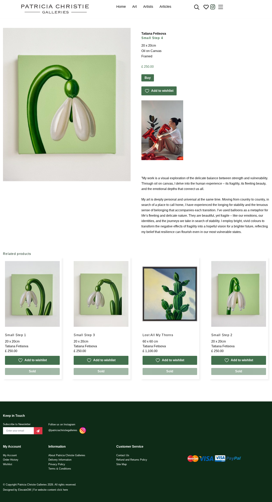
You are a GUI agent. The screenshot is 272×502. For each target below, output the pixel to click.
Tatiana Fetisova (153, 33)
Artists (148, 7)
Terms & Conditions (59, 468)
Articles (165, 7)
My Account (10, 455)
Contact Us (122, 455)
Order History (10, 459)
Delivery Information (59, 459)
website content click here (53, 489)
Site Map (121, 464)
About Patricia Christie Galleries (66, 455)
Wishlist (7, 464)
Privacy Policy (56, 464)
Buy (148, 77)
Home (121, 7)
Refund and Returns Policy (131, 459)
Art (134, 7)
